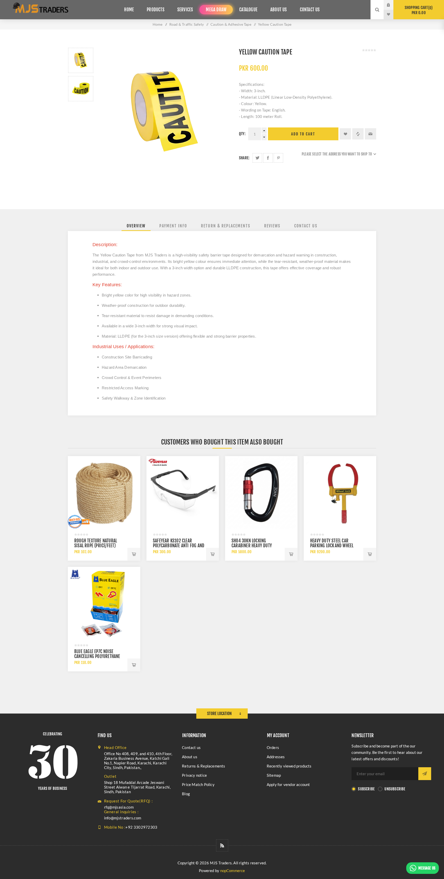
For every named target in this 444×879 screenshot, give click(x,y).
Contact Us (305, 225)
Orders (273, 747)
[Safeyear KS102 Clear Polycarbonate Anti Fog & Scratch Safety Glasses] (182, 492)
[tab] (136, 226)
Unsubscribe (394, 789)
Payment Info (173, 225)
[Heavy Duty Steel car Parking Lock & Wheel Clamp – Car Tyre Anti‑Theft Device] (340, 492)
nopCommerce (232, 870)
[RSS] (222, 845)
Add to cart (303, 134)
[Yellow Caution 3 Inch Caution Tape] (80, 60)
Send (424, 773)
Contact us (191, 747)
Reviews (272, 225)
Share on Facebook (268, 158)
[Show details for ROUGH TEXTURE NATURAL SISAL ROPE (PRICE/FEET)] (104, 492)
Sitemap (274, 775)
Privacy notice (194, 775)
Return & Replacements (225, 225)
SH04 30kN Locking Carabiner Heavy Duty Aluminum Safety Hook (252, 545)
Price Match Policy (198, 784)
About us (189, 756)
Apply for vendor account (288, 784)
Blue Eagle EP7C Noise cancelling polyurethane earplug (97, 656)
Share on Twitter (257, 158)
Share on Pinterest (278, 158)
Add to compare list (358, 134)
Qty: (242, 133)
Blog (186, 793)
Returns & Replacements (203, 766)
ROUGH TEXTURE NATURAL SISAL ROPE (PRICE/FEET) (95, 543)
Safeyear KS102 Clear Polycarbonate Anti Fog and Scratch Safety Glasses (178, 545)
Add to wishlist (345, 134)
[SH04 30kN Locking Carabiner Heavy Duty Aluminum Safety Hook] (261, 492)
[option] (81, 60)
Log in (392, 4)
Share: (244, 157)
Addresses (276, 756)
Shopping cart (418, 10)
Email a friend (370, 134)
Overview (136, 225)
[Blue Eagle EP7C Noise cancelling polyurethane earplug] (104, 603)
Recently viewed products (289, 766)
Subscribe (366, 789)
